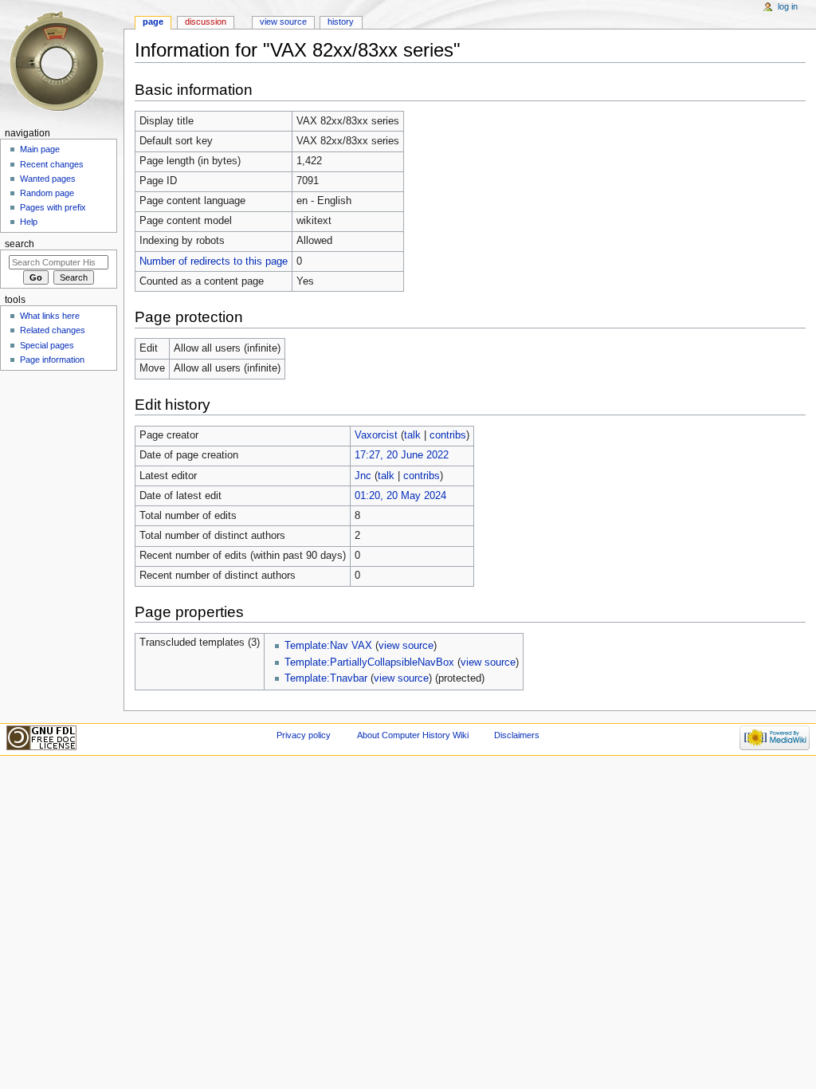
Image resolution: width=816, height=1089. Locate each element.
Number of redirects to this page (213, 261)
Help (28, 221)
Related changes (52, 330)
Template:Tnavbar (325, 678)
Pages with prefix (53, 207)
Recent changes (52, 164)
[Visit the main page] (62, 62)
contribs (448, 435)
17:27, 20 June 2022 (402, 455)
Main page (40, 149)
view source (406, 645)
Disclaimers (516, 735)
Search (19, 244)
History (341, 21)
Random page (47, 193)
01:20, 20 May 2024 (400, 495)
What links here (50, 315)
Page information (52, 359)
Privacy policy (304, 735)
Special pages (47, 345)
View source (283, 21)
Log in (788, 6)
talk (412, 435)
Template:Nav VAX (328, 645)
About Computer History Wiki (413, 735)
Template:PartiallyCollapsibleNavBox (369, 662)
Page (153, 21)
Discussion (205, 21)
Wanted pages (48, 178)
